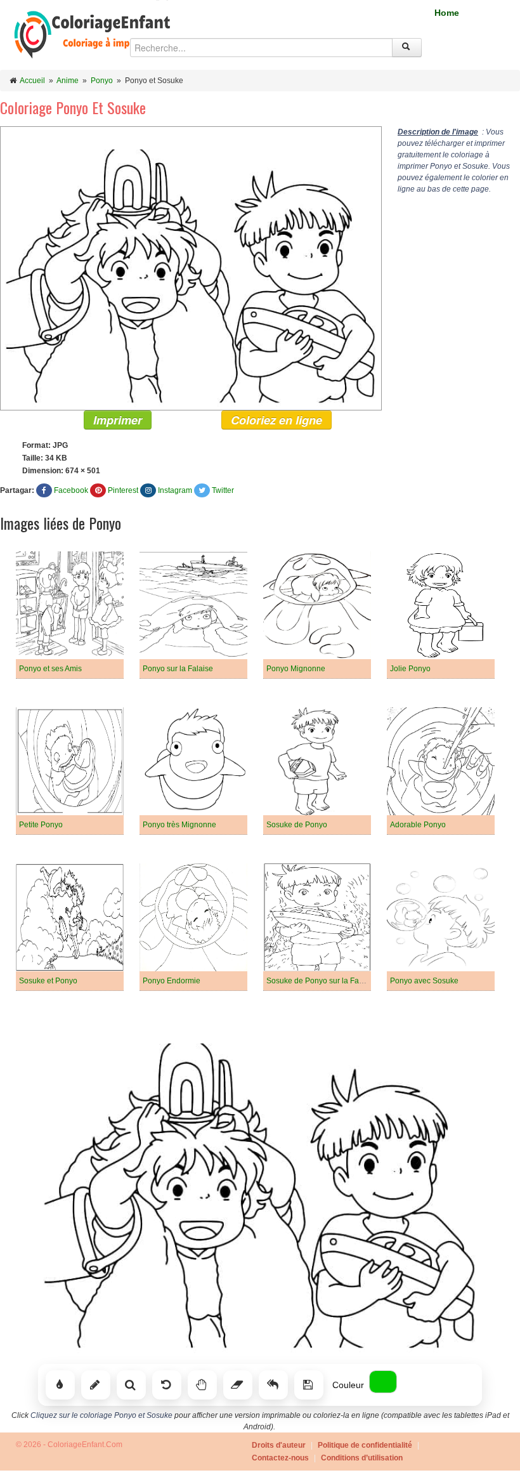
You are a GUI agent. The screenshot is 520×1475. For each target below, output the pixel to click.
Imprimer (117, 420)
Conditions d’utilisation (362, 1457)
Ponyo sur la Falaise (178, 668)
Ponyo (102, 80)
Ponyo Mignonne (295, 668)
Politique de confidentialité (365, 1445)
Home (446, 13)
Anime (67, 80)
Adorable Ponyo (418, 824)
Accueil (32, 80)
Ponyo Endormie (171, 980)
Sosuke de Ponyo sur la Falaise (320, 980)
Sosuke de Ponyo (296, 824)
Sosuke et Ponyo (48, 980)
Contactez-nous (280, 1457)
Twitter (223, 490)
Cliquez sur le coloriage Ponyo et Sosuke (101, 1415)
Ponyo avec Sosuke (424, 980)
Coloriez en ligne (276, 420)
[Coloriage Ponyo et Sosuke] (191, 267)
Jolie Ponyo (410, 668)
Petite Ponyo (41, 824)
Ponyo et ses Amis (50, 668)
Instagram (175, 490)
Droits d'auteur (279, 1445)
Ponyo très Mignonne (179, 824)
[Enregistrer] (308, 1385)
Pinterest (123, 490)
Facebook (71, 490)
